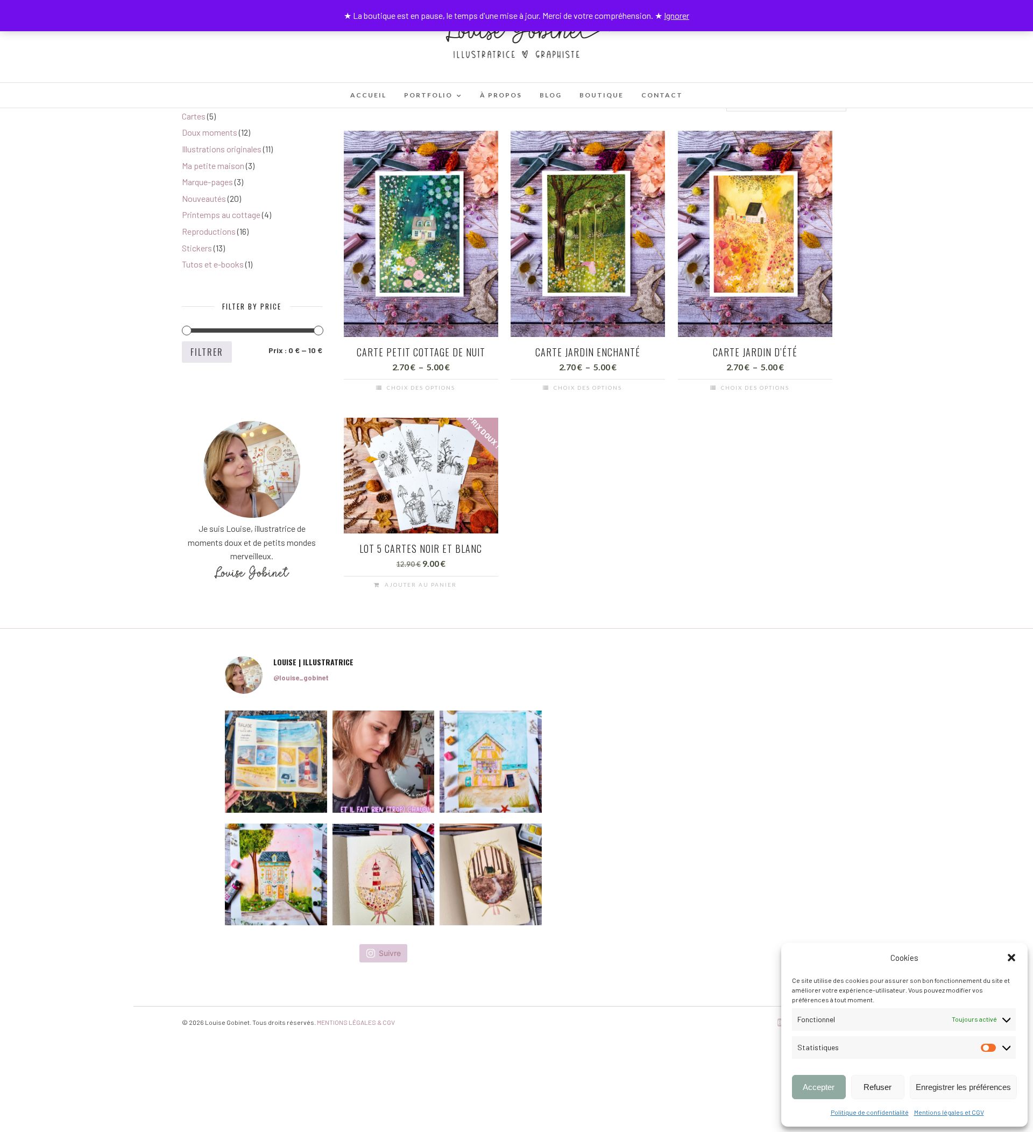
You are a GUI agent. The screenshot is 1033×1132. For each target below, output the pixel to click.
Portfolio (428, 95)
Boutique (601, 95)
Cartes (194, 116)
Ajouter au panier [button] (421, 584)
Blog (551, 95)
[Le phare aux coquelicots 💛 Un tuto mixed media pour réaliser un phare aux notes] (383, 875)
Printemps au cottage (221, 214)
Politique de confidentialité (870, 1112)
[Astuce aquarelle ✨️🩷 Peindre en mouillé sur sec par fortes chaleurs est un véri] (383, 762)
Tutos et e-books (213, 264)
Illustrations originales (221, 149)
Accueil (368, 95)
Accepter (818, 1087)
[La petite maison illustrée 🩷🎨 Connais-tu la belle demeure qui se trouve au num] (276, 875)
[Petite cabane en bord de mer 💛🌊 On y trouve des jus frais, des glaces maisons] (491, 762)
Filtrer (206, 352)
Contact (662, 95)
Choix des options (421, 387)
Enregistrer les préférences (963, 1087)
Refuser (878, 1087)
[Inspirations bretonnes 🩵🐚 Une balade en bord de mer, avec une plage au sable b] (276, 762)
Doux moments (209, 132)
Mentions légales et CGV (949, 1112)
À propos (501, 95)
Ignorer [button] (676, 15)
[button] (1011, 957)
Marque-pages (207, 182)
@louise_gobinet (301, 677)
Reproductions (209, 231)
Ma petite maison (213, 165)
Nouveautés (204, 198)
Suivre (390, 953)
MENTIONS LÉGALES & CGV (356, 1022)
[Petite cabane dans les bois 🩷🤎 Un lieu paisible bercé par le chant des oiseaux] (491, 875)
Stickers (197, 248)
